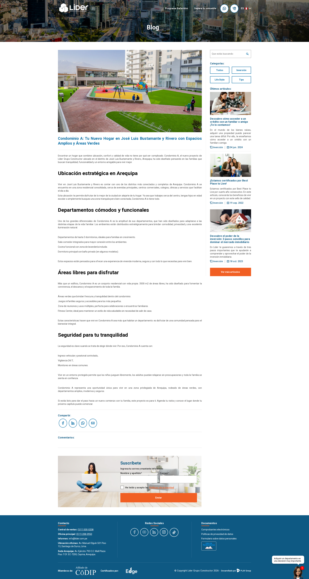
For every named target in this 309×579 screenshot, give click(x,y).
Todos (219, 70)
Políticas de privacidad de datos (217, 534)
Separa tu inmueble (205, 8)
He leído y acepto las (149, 487)
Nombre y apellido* (131, 473)
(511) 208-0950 (84, 534)
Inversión (241, 70)
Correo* (164, 473)
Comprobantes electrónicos (215, 529)
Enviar (158, 497)
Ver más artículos (230, 272)
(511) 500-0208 (86, 529)
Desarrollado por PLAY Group (236, 571)
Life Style (220, 79)
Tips (241, 79)
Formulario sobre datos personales (219, 538)
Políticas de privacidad (161, 487)
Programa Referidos (176, 8)
